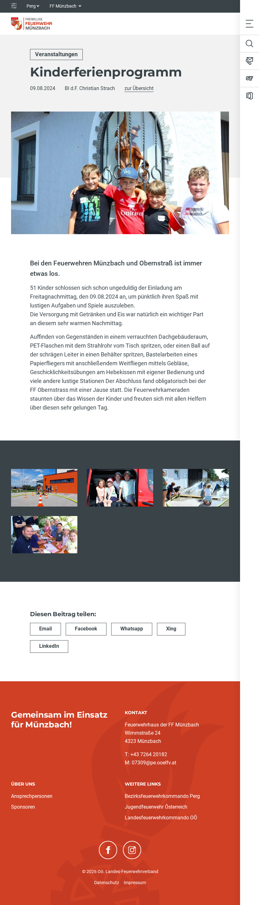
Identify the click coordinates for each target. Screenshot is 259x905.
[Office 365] (249, 95)
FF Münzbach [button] (63, 6)
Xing (171, 629)
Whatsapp (131, 629)
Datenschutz (106, 882)
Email (45, 629)
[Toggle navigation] (249, 23)
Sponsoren (23, 807)
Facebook (86, 629)
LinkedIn (49, 646)
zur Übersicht (139, 88)
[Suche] (249, 43)
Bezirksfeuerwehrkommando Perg (162, 796)
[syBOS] (249, 78)
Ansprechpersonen (31, 796)
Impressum (135, 882)
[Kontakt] (249, 61)
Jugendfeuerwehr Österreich (156, 807)
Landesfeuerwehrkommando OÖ (161, 818)
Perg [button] (31, 6)
